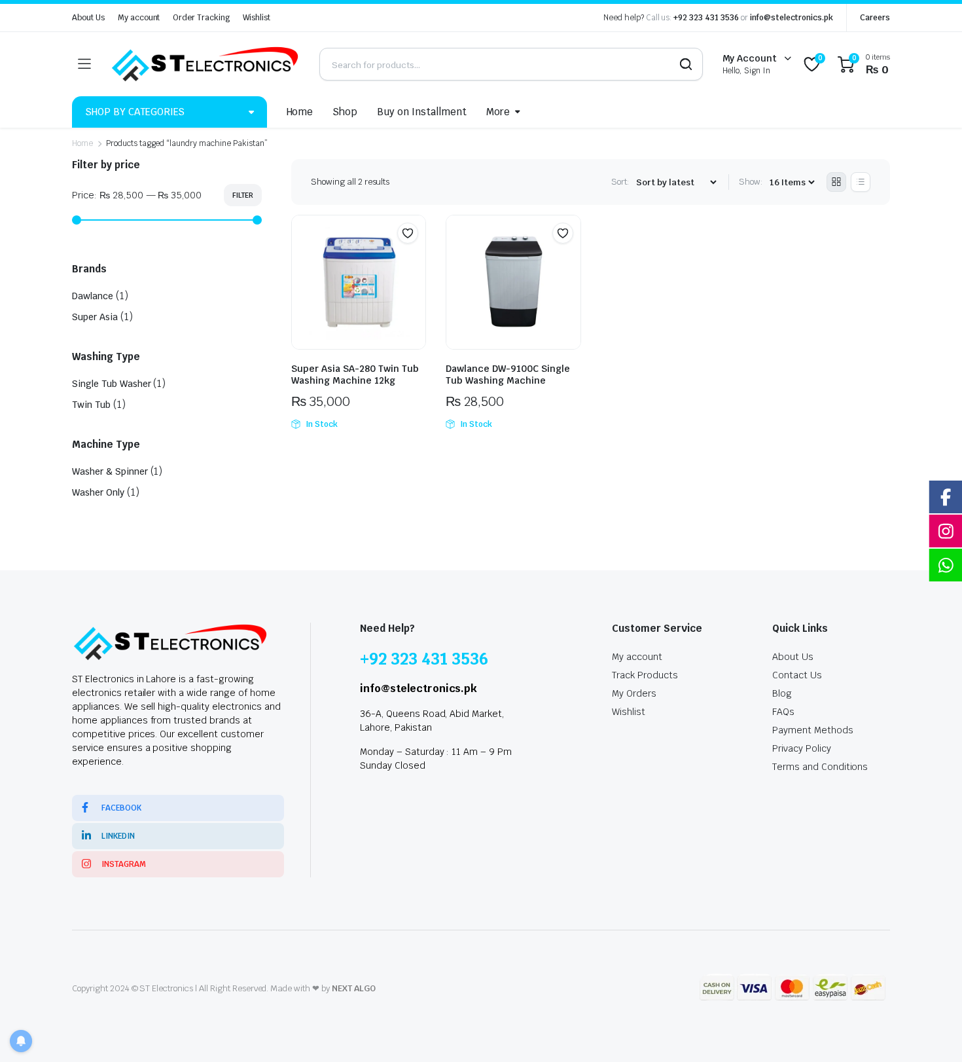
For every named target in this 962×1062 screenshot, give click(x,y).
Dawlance (92, 296)
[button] (407, 233)
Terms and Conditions (820, 767)
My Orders (634, 693)
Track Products (645, 675)
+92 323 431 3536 (706, 17)
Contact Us (797, 675)
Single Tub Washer (111, 384)
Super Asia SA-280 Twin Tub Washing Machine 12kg (355, 374)
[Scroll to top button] (932, 1032)
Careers (875, 17)
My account (139, 17)
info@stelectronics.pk (791, 17)
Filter (242, 195)
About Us (88, 17)
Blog (782, 693)
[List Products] (860, 182)
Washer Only (98, 492)
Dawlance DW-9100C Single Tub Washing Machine (508, 374)
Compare (414, 258)
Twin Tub (91, 405)
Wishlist (256, 17)
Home (300, 111)
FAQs (783, 712)
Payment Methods (812, 730)
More (498, 111)
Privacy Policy (801, 748)
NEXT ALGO (354, 988)
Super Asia (95, 317)
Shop (344, 111)
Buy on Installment (421, 111)
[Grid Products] (836, 182)
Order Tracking (201, 17)
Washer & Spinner (110, 471)
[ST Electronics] (205, 64)
